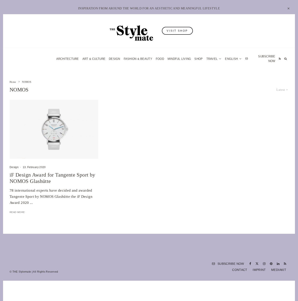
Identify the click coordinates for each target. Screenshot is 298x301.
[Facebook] (250, 263)
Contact (239, 270)
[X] (257, 263)
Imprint (259, 270)
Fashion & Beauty (138, 58)
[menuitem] (233, 59)
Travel (212, 58)
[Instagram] (264, 263)
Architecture (67, 58)
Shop (198, 58)
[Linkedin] (278, 263)
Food (160, 58)
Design (114, 58)
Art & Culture (93, 58)
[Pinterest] (271, 263)
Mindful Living (179, 58)
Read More (17, 212)
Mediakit (278, 270)
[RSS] (280, 59)
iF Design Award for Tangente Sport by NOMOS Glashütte (52, 178)
